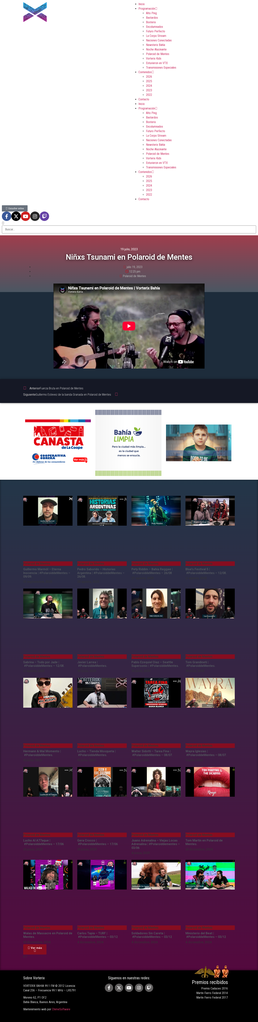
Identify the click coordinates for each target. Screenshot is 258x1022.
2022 (149, 95)
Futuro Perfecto (155, 31)
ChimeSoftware (61, 1009)
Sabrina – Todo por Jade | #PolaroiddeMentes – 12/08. (43, 664)
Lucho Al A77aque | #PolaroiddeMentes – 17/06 (43, 842)
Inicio (141, 4)
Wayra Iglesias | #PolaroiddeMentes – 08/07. (206, 753)
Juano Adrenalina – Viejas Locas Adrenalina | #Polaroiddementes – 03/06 (155, 844)
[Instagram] (35, 216)
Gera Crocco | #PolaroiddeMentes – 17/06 (97, 842)
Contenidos (145, 72)
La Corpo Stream (156, 36)
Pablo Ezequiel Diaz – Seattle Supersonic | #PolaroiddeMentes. (155, 664)
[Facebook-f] (6, 216)
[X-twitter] (16, 216)
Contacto (143, 99)
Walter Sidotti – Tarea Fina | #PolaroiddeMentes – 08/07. (152, 753)
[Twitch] (44, 216)
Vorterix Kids (153, 58)
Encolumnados (154, 27)
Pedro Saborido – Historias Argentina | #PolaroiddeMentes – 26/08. (100, 572)
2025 (149, 81)
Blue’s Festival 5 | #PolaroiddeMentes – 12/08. (206, 571)
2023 (149, 90)
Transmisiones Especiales (161, 67)
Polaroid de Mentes (157, 54)
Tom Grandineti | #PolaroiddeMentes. (200, 664)
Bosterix (151, 22)
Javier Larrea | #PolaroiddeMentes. (92, 664)
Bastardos (152, 17)
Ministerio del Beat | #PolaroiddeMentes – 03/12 (205, 935)
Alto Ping (151, 13)
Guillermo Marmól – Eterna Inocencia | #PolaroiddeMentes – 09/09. (46, 572)
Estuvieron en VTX (157, 63)
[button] (34, 949)
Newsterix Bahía (155, 45)
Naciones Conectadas (159, 40)
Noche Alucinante (156, 49)
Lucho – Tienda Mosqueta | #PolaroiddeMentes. (96, 753)
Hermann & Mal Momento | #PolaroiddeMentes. (42, 753)
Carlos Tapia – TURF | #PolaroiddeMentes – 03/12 (97, 935)
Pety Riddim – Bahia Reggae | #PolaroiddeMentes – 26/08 (152, 571)
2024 (149, 86)
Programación (146, 8)
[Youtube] (25, 216)
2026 (149, 76)
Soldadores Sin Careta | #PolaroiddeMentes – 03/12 (151, 935)
